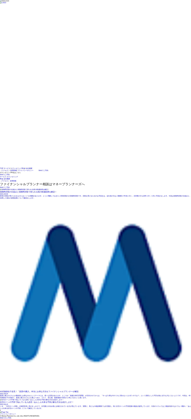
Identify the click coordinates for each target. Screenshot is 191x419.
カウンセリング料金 (18, 168)
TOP (1, 168)
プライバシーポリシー (25, 170)
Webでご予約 (43, 170)
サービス (7, 168)
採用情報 (13, 170)
